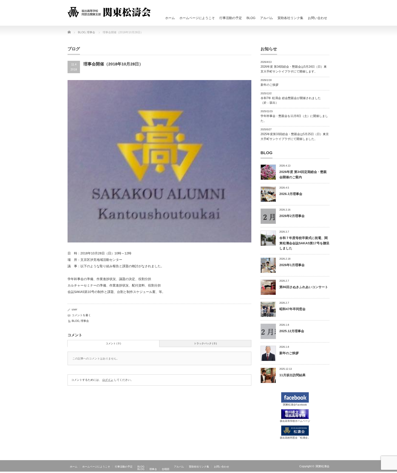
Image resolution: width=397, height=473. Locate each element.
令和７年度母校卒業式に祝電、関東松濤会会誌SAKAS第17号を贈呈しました (304, 243)
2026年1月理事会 (292, 265)
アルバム (266, 18)
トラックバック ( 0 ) (205, 343)
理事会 (85, 321)
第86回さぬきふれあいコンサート (303, 287)
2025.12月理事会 (291, 331)
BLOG (251, 18)
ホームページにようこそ (197, 18)
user (74, 309)
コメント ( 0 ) (113, 343)
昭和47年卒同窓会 (292, 309)
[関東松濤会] (109, 12)
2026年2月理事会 (292, 216)
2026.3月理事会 (290, 194)
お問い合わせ (317, 18)
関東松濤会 (322, 466)
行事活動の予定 (230, 18)
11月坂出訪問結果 (292, 375)
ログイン (107, 379)
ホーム (170, 18)
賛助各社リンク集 (290, 18)
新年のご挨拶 (269, 84)
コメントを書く (81, 315)
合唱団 (165, 469)
